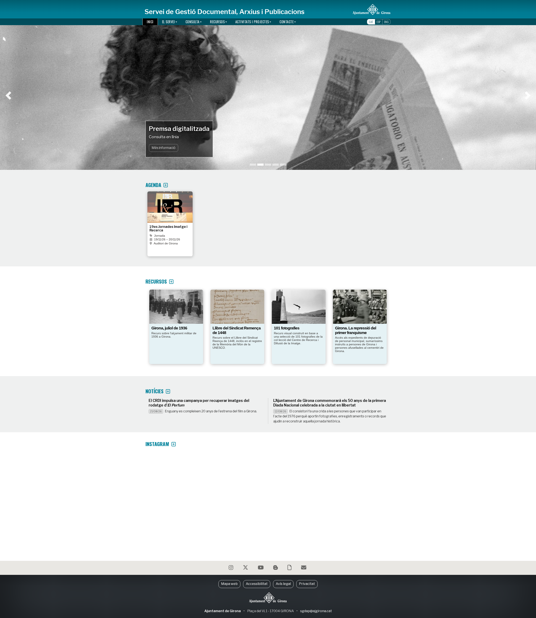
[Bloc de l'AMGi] (276, 568)
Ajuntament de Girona (222, 611)
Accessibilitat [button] (257, 584)
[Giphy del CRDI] (289, 568)
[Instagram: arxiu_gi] (231, 568)
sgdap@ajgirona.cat (316, 611)
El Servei (168, 21)
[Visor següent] (489, 85)
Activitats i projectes (252, 21)
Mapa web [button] (229, 584)
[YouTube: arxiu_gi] (261, 568)
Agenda (154, 184)
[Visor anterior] (46, 85)
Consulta (193, 21)
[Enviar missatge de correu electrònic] (304, 568)
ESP (379, 21)
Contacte (287, 21)
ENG (386, 21)
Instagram (158, 444)
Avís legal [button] (283, 584)
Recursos (217, 21)
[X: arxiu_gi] (246, 568)
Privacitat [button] (307, 584)
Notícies (155, 391)
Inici (150, 21)
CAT (371, 21)
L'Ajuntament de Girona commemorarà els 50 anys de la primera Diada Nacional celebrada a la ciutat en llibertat (329, 403)
